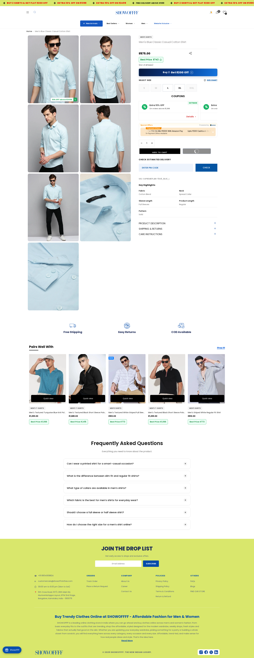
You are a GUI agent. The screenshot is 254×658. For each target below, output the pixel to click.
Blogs (192, 586)
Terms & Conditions (165, 591)
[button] (224, 12)
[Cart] (217, 12)
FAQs (192, 581)
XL (179, 88)
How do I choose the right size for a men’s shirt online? (99, 524)
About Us (125, 581)
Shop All (221, 347)
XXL (191, 88)
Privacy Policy (162, 581)
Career (124, 586)
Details (190, 116)
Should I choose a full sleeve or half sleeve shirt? (95, 512)
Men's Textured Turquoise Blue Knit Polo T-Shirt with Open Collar (47, 412)
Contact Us (126, 591)
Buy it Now (200, 152)
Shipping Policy (162, 586)
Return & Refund (163, 596)
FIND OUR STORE (197, 591)
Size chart (212, 80)
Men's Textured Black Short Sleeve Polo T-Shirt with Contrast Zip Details (87, 412)
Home (29, 31)
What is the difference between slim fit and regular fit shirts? (103, 476)
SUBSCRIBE (151, 563)
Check (206, 167)
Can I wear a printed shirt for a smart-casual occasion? (100, 463)
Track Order (92, 581)
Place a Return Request (97, 586)
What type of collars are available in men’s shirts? (96, 488)
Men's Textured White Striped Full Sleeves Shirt (127, 412)
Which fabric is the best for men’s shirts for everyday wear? (102, 500)
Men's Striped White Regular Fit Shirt (204, 412)
